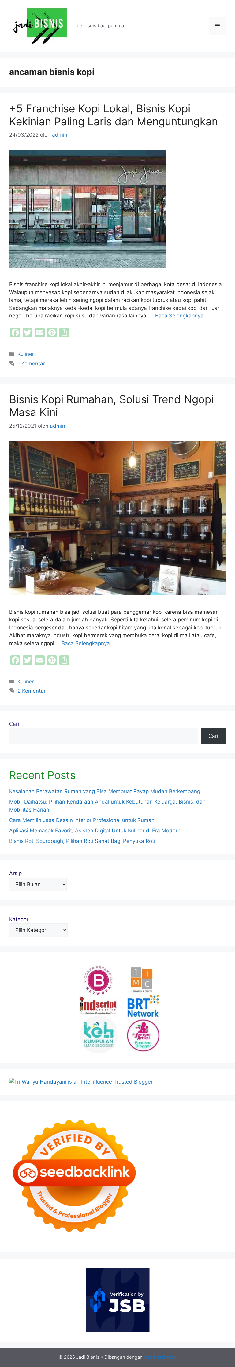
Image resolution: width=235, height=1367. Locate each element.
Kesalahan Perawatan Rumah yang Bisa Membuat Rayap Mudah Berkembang (104, 791)
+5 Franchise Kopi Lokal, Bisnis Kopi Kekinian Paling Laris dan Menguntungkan (113, 115)
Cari (14, 724)
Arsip (15, 873)
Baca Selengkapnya (179, 316)
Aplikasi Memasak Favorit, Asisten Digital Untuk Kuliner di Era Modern (95, 831)
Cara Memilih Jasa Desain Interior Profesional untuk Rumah (82, 820)
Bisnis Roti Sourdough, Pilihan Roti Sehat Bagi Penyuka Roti (82, 841)
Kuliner (25, 354)
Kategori (19, 919)
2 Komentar (31, 691)
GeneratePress (160, 1357)
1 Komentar (31, 363)
